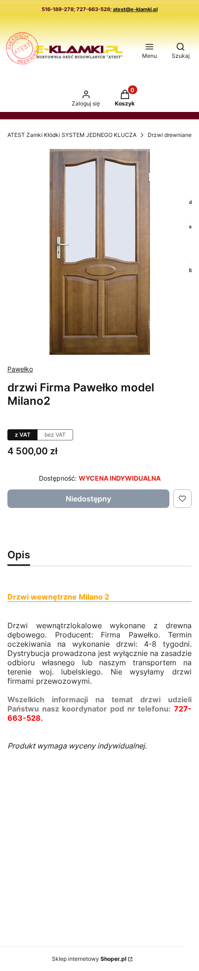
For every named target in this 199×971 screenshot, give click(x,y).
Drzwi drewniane (170, 134)
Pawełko (20, 369)
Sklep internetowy (89, 958)
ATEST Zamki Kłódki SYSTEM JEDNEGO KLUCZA (72, 134)
